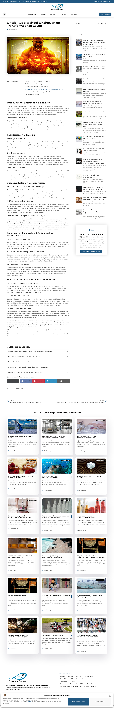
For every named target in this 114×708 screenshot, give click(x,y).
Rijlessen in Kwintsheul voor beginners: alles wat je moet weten (92, 212)
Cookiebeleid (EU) (65, 681)
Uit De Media (32, 14)
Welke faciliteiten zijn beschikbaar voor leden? (38, 362)
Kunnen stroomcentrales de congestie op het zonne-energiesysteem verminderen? (93, 161)
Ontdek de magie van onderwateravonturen (50, 476)
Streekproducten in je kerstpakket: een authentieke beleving (21, 556)
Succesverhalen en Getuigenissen (36, 86)
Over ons (63, 14)
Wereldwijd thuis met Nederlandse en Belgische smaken (21, 476)
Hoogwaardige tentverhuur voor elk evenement (89, 476)
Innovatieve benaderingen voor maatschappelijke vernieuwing (87, 636)
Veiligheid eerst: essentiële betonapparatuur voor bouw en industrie (91, 556)
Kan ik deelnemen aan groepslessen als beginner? (38, 372)
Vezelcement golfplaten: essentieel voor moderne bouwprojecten (55, 516)
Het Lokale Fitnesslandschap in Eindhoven (39, 92)
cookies (29, 701)
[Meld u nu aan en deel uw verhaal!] (91, 229)
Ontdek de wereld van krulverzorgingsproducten (86, 516)
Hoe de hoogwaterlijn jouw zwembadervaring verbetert (52, 556)
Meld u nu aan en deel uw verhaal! (91, 234)
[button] (110, 695)
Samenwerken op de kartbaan (52, 635)
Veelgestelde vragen (32, 94)
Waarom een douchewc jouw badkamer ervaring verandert (56, 596)
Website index (75, 678)
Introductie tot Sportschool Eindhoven (38, 81)
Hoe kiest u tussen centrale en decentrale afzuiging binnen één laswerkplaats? (94, 42)
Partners (53, 14)
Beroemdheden (89, 676)
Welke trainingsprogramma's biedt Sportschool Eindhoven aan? (38, 351)
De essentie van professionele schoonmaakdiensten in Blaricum (19, 516)
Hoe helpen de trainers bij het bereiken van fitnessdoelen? (38, 367)
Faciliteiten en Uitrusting (33, 84)
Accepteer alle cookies (78, 701)
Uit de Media (78, 676)
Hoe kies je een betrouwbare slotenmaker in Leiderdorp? (86, 437)
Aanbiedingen (13, 29)
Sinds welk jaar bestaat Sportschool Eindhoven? (38, 357)
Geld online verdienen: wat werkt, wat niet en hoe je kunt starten (78, 686)
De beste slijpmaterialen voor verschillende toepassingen (18, 636)
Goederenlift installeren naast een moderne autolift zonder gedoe (54, 437)
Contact (43, 14)
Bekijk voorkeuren (100, 701)
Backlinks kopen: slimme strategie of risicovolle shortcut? (76, 683)
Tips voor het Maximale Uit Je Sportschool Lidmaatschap (44, 89)
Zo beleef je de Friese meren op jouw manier (20, 437)
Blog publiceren (64, 678)
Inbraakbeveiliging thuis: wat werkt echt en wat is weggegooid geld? (94, 124)
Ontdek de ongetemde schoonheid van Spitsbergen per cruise (90, 596)
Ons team (74, 14)
